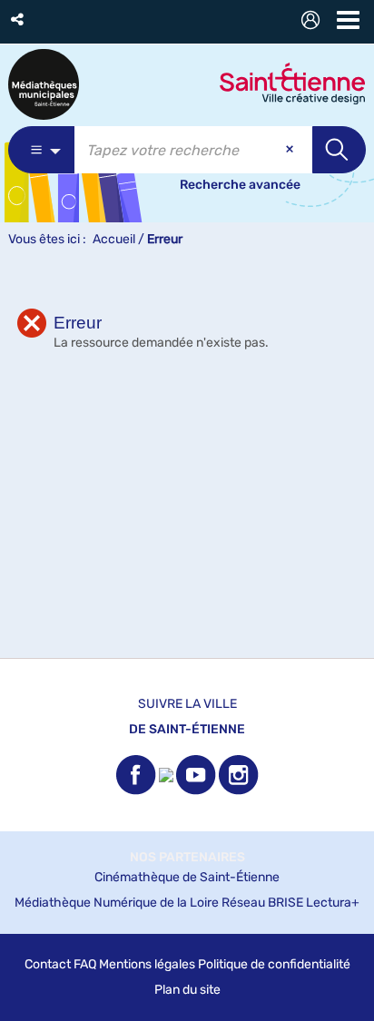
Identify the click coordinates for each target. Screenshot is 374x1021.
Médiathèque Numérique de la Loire (117, 902)
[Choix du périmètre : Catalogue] (41, 149)
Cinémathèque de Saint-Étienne (187, 877)
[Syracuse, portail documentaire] (43, 84)
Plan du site (187, 989)
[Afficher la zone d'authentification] (314, 22)
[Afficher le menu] (348, 20)
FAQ (85, 964)
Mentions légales (147, 964)
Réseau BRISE (262, 902)
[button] (18, 19)
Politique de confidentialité (274, 964)
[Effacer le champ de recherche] (291, 149)
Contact (48, 964)
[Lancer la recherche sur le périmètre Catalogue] (339, 149)
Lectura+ (332, 902)
